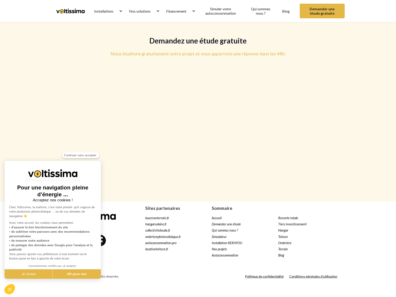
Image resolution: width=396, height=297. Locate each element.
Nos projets (219, 249)
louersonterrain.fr (157, 218)
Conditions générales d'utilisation (313, 276)
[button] (106, 11)
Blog (286, 11)
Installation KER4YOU (227, 243)
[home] (70, 10)
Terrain (283, 249)
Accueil (217, 218)
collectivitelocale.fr (157, 230)
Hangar (283, 230)
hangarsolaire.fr (156, 224)
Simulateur (219, 237)
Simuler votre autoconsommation (220, 11)
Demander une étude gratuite (322, 11)
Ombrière (285, 243)
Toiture (283, 237)
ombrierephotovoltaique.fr (163, 237)
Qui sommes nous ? (260, 11)
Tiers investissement (292, 224)
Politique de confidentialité (264, 276)
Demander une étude (226, 224)
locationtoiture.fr (156, 249)
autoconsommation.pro (160, 243)
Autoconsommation (225, 255)
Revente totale (288, 218)
